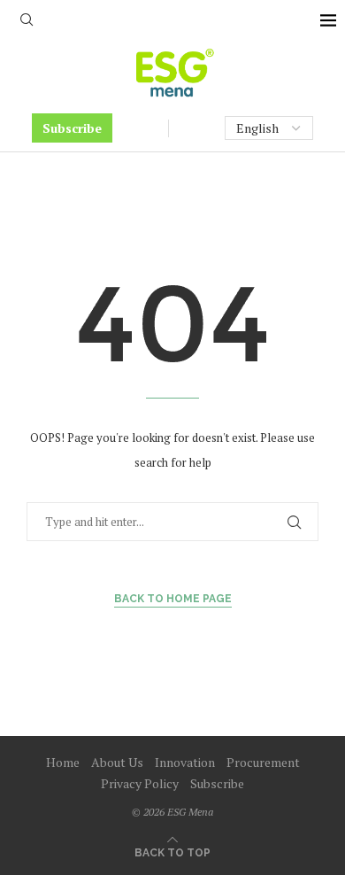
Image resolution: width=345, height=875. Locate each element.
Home (63, 762)
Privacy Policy (140, 783)
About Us (117, 762)
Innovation (185, 762)
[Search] (26, 21)
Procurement (263, 762)
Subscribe (72, 128)
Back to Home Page (173, 598)
